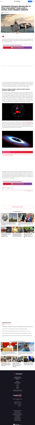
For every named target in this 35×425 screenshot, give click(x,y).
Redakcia (17, 385)
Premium (30, 1)
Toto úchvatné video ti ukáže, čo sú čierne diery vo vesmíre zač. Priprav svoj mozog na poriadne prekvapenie (17, 155)
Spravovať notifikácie (17, 390)
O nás (17, 384)
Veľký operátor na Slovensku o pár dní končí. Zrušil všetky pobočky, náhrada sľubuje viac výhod (18, 326)
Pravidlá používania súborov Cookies (17, 414)
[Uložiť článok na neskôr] (3, 36)
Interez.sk (19, 401)
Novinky (12, 187)
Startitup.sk (16, 401)
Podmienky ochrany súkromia (17, 410)
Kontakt (17, 381)
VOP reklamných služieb (17, 420)
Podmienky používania (17, 415)
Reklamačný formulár (17, 419)
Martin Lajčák (6, 12)
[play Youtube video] (17, 111)
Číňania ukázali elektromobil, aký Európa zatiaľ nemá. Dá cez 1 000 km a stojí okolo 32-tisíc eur (17, 336)
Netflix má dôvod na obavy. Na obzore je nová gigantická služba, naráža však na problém (17, 333)
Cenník (17, 386)
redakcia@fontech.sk (30, 190)
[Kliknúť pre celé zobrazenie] (17, 23)
